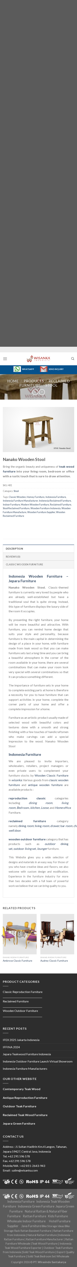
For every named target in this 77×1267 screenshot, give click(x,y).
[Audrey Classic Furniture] (57, 934)
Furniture (62, 775)
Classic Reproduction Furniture (22, 992)
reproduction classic (27, 798)
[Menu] (5, 358)
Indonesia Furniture (55, 496)
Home (13, 381)
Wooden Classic (45, 775)
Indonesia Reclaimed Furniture (55, 500)
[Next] (74, 943)
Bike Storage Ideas (53, 1226)
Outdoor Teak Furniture (19, 1106)
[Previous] (2, 943)
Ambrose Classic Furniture (17, 960)
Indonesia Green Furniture (36, 1206)
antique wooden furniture (45, 785)
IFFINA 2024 (11, 1047)
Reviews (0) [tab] (13, 556)
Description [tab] (14, 548)
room (23, 807)
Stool (51, 385)
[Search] (72, 358)
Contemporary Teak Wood (21, 1089)
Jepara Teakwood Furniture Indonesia (27, 1054)
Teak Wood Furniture (45, 1243)
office (63, 807)
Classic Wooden (17, 496)
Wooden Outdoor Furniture (20, 1010)
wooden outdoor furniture (27, 839)
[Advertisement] (38, 173)
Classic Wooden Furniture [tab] (24, 564)
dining (26, 826)
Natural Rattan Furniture (42, 1235)
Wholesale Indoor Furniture (26, 1221)
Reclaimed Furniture (60, 504)
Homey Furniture (35, 496)
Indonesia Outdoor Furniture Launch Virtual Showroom (38, 1061)
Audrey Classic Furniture (54, 960)
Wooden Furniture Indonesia (45, 508)
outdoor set (25, 848)
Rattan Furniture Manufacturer (44, 1239)
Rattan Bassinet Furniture (35, 1230)
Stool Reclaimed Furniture (16, 508)
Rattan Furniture (34, 1216)
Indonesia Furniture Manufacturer (20, 500)
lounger (42, 848)
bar (66, 826)
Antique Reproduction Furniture (25, 1097)
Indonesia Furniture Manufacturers (25, 1068)
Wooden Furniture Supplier (41, 512)
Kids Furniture (58, 1216)
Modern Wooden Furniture (35, 504)
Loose (45, 807)
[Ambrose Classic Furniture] (20, 934)
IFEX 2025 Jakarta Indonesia (21, 1040)
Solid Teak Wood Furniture (39, 1252)
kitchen (35, 807)
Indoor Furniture (11, 504)
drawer (54, 826)
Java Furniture (31, 1226)
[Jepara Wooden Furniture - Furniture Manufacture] (38, 358)
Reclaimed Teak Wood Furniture (25, 1115)
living (42, 826)
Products (34, 381)
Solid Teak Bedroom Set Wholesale (48, 1256)
